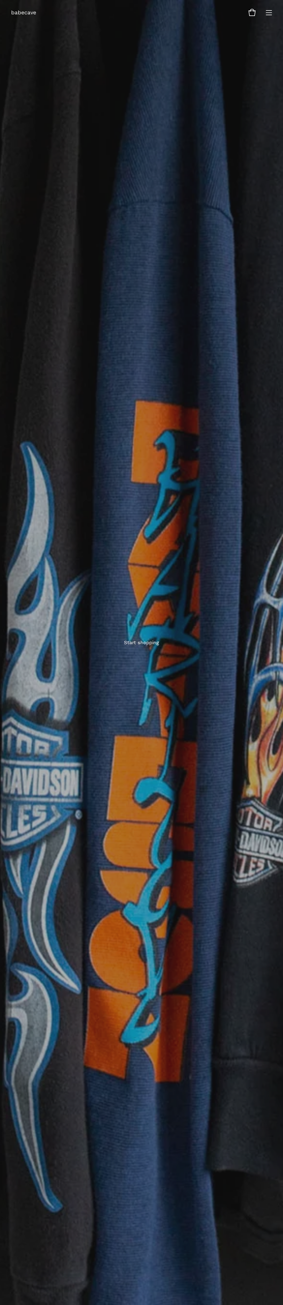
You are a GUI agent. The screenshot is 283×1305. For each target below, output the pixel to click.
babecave (23, 12)
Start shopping (141, 642)
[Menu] (269, 12)
